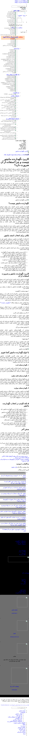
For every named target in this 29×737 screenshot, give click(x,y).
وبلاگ (24, 724)
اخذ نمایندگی (22, 729)
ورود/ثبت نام (25, 573)
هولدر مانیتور (18, 714)
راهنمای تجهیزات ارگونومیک (12, 154)
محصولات (22, 712)
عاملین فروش (21, 727)
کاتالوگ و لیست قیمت (19, 723)
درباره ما (23, 726)
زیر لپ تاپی (19, 715)
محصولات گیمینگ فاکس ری (14, 721)
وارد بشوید (14, 467)
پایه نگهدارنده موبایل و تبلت (15, 717)
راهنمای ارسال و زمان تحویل (10, 37)
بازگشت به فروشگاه (16, 27)
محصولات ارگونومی (20, 541)
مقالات (5, 154)
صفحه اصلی (22, 711)
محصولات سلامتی (21, 542)
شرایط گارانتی (22, 591)
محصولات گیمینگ (22, 544)
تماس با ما (22, 730)
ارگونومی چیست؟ (5, 302)
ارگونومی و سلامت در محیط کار (23, 154)
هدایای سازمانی (21, 732)
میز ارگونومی (18, 718)
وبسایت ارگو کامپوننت (20, 592)
